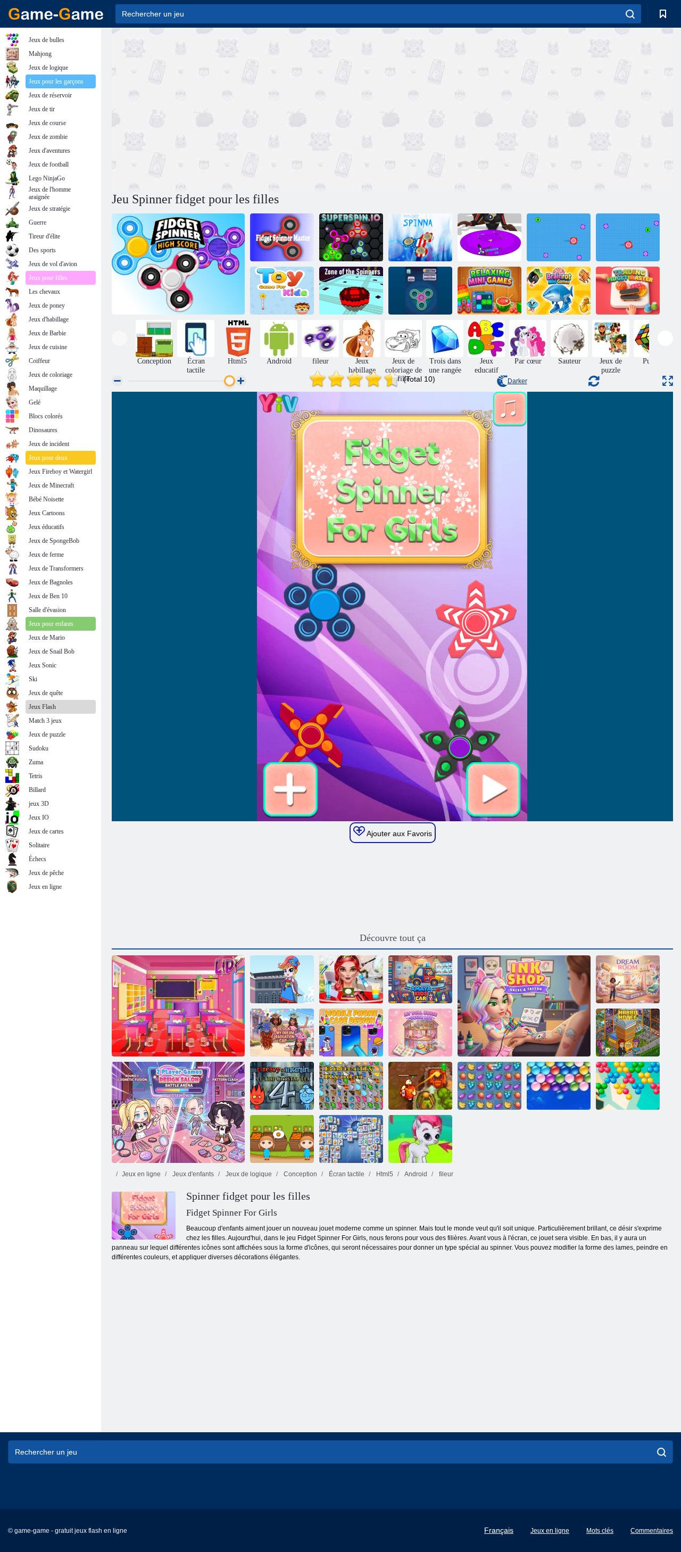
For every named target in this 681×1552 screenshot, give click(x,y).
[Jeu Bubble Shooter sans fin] (628, 1086)
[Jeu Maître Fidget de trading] (628, 291)
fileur (445, 1174)
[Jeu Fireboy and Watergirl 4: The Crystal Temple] (282, 1086)
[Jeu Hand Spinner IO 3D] (489, 237)
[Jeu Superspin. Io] (351, 237)
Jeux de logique (248, 1174)
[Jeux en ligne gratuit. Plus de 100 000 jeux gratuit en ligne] (56, 14)
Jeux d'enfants (192, 1174)
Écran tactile (345, 1174)
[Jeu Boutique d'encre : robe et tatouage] (524, 1005)
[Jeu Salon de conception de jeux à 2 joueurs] (178, 1112)
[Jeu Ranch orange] (282, 1139)
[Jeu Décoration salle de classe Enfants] (178, 1005)
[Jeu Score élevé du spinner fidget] (178, 264)
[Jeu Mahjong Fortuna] (351, 1139)
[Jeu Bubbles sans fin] (559, 1086)
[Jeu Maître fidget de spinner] (282, 237)
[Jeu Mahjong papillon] (351, 1086)
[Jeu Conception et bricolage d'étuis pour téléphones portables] (351, 1032)
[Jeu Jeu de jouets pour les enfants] (282, 291)
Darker (517, 381)
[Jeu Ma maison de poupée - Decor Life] (420, 1032)
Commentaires (651, 1530)
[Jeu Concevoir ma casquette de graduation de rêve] (282, 1032)
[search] (630, 14)
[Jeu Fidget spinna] (420, 237)
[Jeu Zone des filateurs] (351, 291)
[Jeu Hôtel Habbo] (628, 1032)
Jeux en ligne (141, 1174)
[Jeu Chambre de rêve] (628, 979)
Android (415, 1174)
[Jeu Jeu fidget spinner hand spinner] (420, 291)
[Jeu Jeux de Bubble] (420, 1139)
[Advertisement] (252, 108)
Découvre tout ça (393, 937)
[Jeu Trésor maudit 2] (420, 1086)
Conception (299, 1174)
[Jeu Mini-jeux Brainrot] (559, 291)
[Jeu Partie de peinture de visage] (351, 979)
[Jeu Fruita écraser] (489, 1086)
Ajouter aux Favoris (398, 833)
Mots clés (599, 1530)
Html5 (384, 1174)
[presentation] (119, 338)
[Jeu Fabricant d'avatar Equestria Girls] (282, 979)
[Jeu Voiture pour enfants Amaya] (420, 979)
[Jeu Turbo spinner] (628, 237)
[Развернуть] (667, 381)
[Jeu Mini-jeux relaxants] (489, 291)
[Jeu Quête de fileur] (559, 237)
